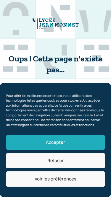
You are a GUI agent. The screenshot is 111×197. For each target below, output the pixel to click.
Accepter (55, 142)
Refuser (55, 160)
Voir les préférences (55, 179)
